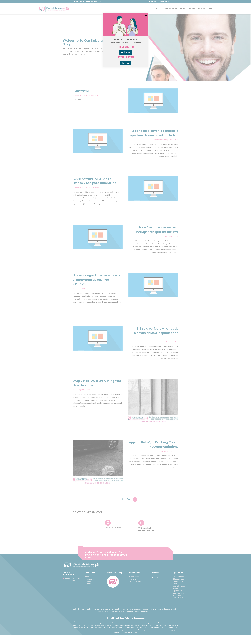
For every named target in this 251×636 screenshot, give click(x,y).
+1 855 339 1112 (125, 47)
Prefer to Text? (125, 57)
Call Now (125, 52)
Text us (125, 63)
